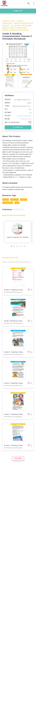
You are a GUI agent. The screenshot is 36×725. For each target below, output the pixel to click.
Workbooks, (15, 106)
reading (5, 199)
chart (17, 177)
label (16, 202)
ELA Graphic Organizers (21, 26)
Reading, (19, 99)
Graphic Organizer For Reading (15, 30)
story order (14, 199)
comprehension (7, 202)
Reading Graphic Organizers (14, 28)
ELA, (15, 99)
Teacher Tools (8, 21)
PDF (30, 109)
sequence (23, 199)
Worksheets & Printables (26, 106)
